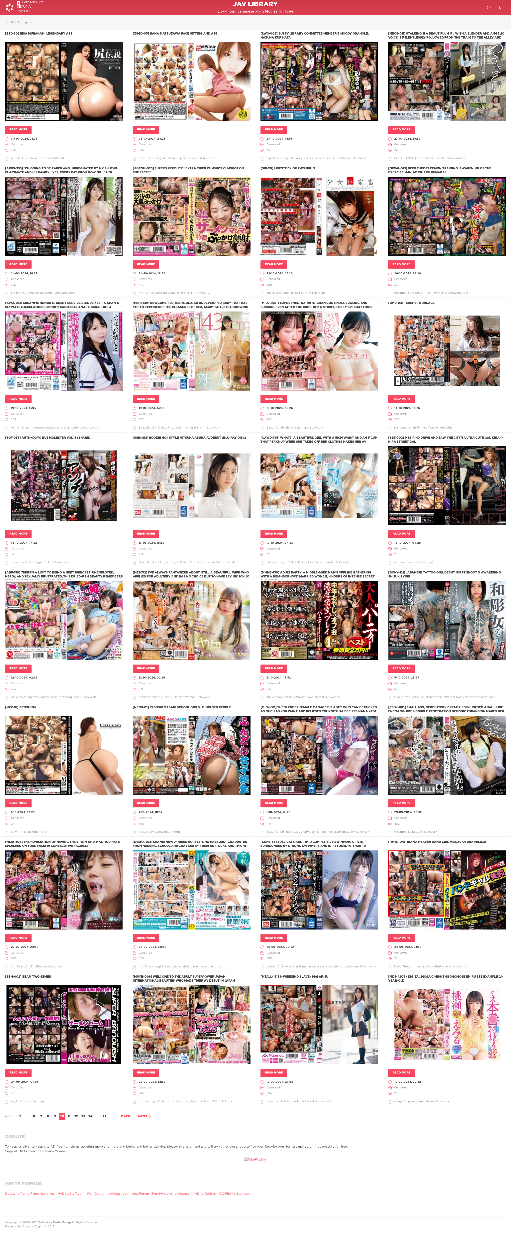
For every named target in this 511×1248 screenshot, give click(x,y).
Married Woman (184, 697)
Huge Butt (434, 966)
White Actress (222, 1101)
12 (76, 1116)
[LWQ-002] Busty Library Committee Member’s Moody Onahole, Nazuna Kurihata (314, 35)
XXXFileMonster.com (234, 1193)
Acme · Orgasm (22, 428)
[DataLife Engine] (9, 7)
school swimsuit (344, 158)
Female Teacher (428, 428)
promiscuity (202, 293)
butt (14, 158)
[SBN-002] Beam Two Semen (28, 976)
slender (79, 428)
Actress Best (153, 293)
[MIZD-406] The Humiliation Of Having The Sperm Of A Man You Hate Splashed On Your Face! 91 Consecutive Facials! (62, 844)
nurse (203, 966)
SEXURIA (24, 6)
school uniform (455, 158)
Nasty (460, 697)
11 (69, 1116)
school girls (52, 293)
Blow (417, 158)
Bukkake (177, 293)
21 (104, 1116)
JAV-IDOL (24, 11)
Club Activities (304, 832)
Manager (321, 832)
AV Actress (19, 697)
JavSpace (182, 1193)
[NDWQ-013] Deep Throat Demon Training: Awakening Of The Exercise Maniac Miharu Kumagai (439, 170)
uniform (208, 158)
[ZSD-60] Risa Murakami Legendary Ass (38, 33)
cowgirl (174, 562)
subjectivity (324, 1101)
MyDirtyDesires (204, 1193)
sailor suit (195, 158)
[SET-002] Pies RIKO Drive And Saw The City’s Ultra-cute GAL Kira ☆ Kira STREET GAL (445, 440)
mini (203, 428)
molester (57, 562)
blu (160, 562)
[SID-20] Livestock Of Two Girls (287, 168)
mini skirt (34, 158)
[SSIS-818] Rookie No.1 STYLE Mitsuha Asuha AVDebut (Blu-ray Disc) (189, 438)
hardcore (436, 697)
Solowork (68, 293)
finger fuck (42, 562)
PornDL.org (96, 1193)
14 (90, 1116)
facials (22, 158)
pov (151, 832)
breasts (144, 697)
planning (38, 1101)
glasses (306, 158)
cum (411, 293)
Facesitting (153, 158)
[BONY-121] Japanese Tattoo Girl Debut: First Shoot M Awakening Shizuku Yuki (444, 574)
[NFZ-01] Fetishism (20, 707)
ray (165, 562)
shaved (361, 158)
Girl (196, 428)
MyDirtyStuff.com (71, 1193)
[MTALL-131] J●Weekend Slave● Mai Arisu (294, 976)
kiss (314, 158)
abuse (270, 293)
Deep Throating (426, 293)
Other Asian (202, 1101)
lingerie (192, 966)
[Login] (500, 7)
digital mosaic (415, 1101)
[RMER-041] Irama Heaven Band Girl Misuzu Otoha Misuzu (437, 842)
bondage (400, 428)
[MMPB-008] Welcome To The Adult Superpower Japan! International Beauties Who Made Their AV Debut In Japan (184, 978)
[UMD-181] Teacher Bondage (411, 303)
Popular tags (19, 22)
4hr (141, 293)
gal (431, 562)
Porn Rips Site (33, 2)
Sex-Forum (140, 1193)
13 (83, 1116)
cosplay (43, 697)
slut (61, 158)
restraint (305, 293)
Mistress (449, 697)
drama (29, 293)
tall (232, 562)
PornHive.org (162, 1193)
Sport (466, 293)
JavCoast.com (118, 1193)
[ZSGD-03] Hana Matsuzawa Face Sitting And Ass (175, 33)
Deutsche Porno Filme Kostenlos (30, 1193)
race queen (180, 158)
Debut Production (171, 428)
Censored (17, 144)
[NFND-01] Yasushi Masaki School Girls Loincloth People (182, 707)
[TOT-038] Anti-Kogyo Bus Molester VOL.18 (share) (47, 438)
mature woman (329, 697)
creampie (283, 158)
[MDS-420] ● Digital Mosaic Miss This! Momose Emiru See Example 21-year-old (445, 978)
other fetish (50, 158)
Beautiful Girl (403, 158)
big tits (271, 158)
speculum (214, 966)
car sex (399, 562)
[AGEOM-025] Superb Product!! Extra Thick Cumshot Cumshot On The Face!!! (188, 170)
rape (67, 562)
